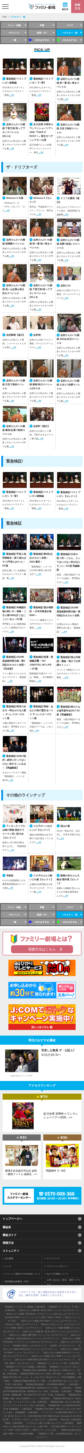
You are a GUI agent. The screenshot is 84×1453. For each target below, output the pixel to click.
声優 (42, 25)
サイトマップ (53, 1258)
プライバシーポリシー (57, 1266)
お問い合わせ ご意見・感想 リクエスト (63, 1282)
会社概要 (9, 1258)
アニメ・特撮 (14, 25)
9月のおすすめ (70, 40)
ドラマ (70, 25)
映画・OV (42, 33)
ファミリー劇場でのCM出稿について (22, 1274)
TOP (4, 17)
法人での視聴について (57, 1274)
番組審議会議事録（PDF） (18, 1281)
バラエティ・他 (69, 33)
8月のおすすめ (42, 40)
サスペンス (14, 33)
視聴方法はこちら (42, 949)
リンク (8, 1266)
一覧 (14, 40)
